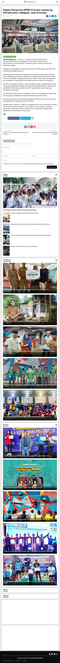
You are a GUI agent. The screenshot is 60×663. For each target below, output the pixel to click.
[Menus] (3, 2)
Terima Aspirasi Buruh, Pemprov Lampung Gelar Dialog (19, 210)
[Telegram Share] (52, 16)
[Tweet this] (50, 16)
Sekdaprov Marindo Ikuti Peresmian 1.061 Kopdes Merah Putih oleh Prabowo (30, 224)
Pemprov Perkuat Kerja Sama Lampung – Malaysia (24, 246)
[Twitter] (28, 126)
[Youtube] (31, 126)
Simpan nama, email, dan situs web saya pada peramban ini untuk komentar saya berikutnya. (29, 163)
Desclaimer (18, 660)
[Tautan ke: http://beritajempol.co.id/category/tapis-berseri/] (56, 260)
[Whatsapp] (55, 16)
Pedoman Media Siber (8, 660)
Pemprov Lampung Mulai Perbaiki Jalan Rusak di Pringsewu (15, 132)
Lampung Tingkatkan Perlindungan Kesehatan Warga (25, 213)
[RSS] (34, 126)
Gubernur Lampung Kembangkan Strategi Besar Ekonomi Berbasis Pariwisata (31, 235)
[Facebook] (25, 126)
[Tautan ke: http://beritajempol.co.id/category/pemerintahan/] (56, 175)
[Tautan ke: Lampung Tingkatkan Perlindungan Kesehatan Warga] (6, 217)
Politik (4, 16)
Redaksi (25, 660)
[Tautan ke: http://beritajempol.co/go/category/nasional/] (56, 425)
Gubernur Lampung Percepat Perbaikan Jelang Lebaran (44, 132)
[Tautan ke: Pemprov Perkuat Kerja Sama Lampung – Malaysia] (6, 250)
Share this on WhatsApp (10, 56)
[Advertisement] (30, 612)
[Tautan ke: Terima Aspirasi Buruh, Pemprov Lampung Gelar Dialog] (30, 192)
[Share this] (47, 16)
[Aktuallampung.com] (30, 1)
